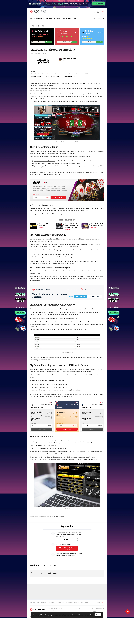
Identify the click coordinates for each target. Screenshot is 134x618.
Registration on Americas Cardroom (66, 548)
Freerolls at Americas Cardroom (57, 74)
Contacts (78, 608)
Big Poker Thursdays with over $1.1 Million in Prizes (45, 76)
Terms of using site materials (55, 608)
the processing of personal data (66, 615)
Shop (69, 18)
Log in (102, 11)
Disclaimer (78, 611)
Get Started (49, 18)
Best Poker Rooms (39, 18)
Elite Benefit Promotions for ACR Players (80, 74)
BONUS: (39, 35)
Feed (31, 18)
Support (99, 602)
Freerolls (64, 18)
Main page (32, 602)
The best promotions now (67, 220)
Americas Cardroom (38, 83)
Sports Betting (60, 602)
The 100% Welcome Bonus (38, 74)
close (97, 615)
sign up (55, 573)
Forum (74, 18)
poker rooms (37, 369)
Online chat (95, 296)
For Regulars (57, 18)
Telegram (82, 296)
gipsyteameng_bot (99, 608)
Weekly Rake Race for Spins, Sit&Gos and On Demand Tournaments (71, 225)
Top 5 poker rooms (38, 26)
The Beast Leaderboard (69, 76)
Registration (48, 41)
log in (49, 573)
